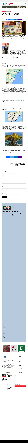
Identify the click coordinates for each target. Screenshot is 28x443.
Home (20, 358)
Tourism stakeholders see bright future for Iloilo (10, 383)
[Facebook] (8, 19)
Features (4, 333)
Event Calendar (4, 331)
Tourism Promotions (5, 338)
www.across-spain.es (17, 100)
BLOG (3, 328)
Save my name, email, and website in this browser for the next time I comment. (10, 194)
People (3, 336)
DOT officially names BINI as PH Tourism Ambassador (10, 375)
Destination (20, 361)
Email (3, 186)
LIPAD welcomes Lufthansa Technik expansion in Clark (10, 211)
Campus (4, 329)
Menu (25, 3)
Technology (4, 337)
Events (3, 332)
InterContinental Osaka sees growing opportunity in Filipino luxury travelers (17, 219)
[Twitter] (12, 19)
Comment (3, 175)
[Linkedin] (16, 19)
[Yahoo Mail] (20, 19)
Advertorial (4, 327)
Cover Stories (20, 368)
